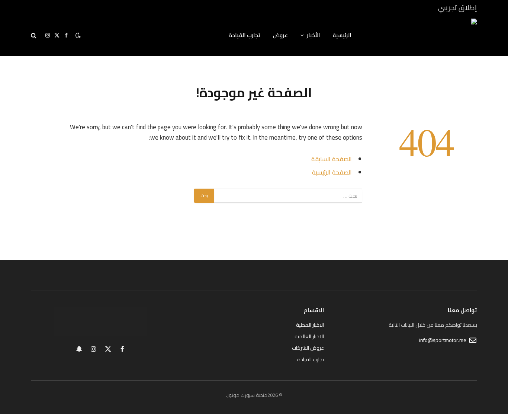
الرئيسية (342, 35)
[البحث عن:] (287, 196)
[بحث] (34, 35)
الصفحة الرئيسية (332, 172)
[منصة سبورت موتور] (424, 35)
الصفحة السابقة (331, 158)
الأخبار (313, 35)
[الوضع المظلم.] (78, 35)
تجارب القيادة (244, 35)
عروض (280, 35)
